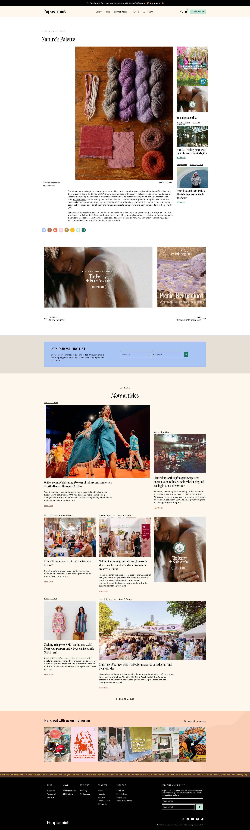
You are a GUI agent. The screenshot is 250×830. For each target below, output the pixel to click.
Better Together (161, 432)
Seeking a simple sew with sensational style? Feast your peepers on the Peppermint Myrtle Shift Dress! (69, 648)
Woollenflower (79, 199)
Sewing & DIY (196, 165)
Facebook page (106, 218)
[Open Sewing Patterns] (128, 11)
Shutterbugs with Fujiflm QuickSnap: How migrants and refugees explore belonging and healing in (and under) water (179, 482)
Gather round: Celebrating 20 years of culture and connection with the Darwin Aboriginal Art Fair (78, 484)
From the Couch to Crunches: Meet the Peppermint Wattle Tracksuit (191, 194)
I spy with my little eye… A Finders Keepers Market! (67, 563)
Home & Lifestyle (107, 599)
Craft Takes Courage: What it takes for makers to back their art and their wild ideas (135, 666)
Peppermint (182, 165)
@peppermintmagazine (195, 721)
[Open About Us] (152, 11)
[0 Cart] (186, 12)
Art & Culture (183, 123)
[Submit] (186, 354)
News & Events (67, 515)
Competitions (165, 182)
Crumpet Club (198, 825)
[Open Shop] (101, 11)
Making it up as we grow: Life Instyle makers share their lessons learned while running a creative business (123, 565)
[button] (44, 230)
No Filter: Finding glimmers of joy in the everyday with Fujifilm (192, 151)
